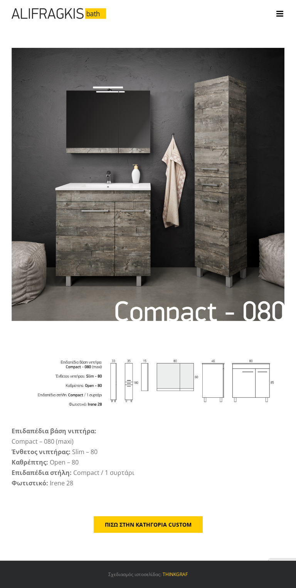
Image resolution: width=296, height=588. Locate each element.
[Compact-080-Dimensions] (148, 351)
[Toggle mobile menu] (280, 14)
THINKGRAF (175, 574)
